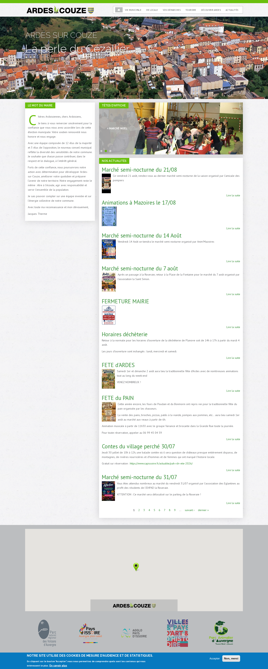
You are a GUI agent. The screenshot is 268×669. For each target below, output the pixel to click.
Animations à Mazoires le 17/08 (139, 202)
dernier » (203, 510)
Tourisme (190, 10)
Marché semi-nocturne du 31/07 (139, 477)
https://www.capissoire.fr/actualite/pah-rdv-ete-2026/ (161, 463)
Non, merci (231, 658)
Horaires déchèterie (125, 334)
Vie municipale (133, 10)
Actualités (232, 10)
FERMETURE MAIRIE (125, 301)
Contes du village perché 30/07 (138, 446)
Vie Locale (152, 10)
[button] (136, 567)
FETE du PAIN (118, 398)
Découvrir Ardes (211, 10)
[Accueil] (60, 7)
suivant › (189, 510)
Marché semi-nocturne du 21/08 (139, 169)
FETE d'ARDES (118, 365)
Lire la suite (233, 195)
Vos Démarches (171, 10)
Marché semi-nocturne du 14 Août (141, 235)
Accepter (215, 658)
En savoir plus (58, 665)
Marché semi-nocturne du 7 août (140, 268)
